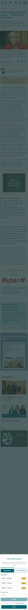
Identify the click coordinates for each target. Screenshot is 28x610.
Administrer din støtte (20, 603)
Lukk (14, 607)
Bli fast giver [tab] (7, 570)
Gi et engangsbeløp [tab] (20, 570)
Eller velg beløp (4, 592)
